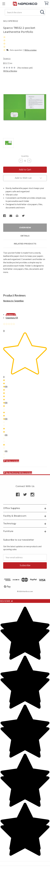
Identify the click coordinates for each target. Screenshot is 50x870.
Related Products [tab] (25, 243)
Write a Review (10, 71)
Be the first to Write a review (19, 472)
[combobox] (25, 12)
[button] (5, 50)
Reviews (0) (11, 314)
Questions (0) (12, 317)
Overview (25, 227)
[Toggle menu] (3, 3)
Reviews (6, 601)
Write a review (30, 50)
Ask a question (16, 50)
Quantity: (25, 156)
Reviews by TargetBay (13, 300)
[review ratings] (4, 43)
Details (25, 235)
